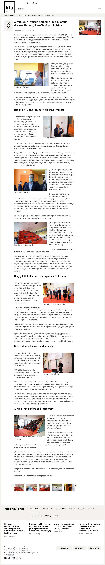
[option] (19, 487)
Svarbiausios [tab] (34, 509)
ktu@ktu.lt (11, 554)
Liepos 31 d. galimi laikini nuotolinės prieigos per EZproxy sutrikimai (64, 526)
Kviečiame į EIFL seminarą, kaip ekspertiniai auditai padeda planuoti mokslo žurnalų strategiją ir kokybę (40, 527)
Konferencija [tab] (61, 509)
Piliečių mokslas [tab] (51, 516)
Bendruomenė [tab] (37, 516)
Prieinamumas (63, 548)
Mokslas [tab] (72, 509)
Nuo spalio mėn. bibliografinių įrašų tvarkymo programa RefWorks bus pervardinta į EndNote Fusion (14, 528)
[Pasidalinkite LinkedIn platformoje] (8, 27)
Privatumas (79, 548)
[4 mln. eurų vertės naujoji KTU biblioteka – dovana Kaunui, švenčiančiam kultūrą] (90, 27)
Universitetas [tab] (47, 509)
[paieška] (33, 3)
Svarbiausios (19, 30)
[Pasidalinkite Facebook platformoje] (8, 23)
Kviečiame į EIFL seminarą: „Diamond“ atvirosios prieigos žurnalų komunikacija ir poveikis (89, 527)
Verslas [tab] (91, 509)
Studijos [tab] (81, 509)
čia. (50, 476)
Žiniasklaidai (94, 548)
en (30, 3)
